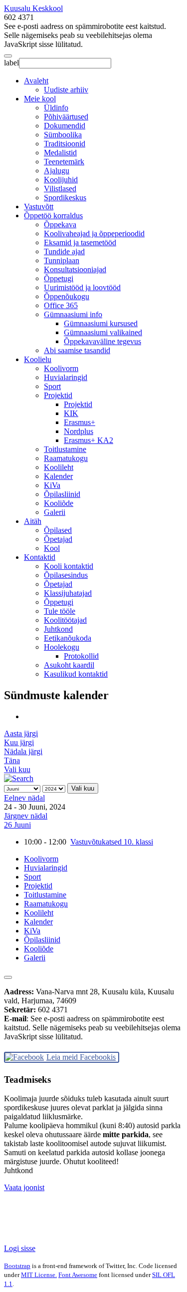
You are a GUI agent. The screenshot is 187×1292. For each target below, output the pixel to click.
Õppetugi (58, 278)
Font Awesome (77, 1275)
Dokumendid (64, 125)
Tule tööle (59, 611)
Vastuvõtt (38, 206)
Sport (52, 386)
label (11, 62)
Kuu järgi (19, 742)
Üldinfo (56, 107)
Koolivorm (61, 368)
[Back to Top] (8, 977)
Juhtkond (58, 629)
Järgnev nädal (25, 816)
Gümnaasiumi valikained (103, 332)
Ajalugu (56, 170)
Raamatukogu (66, 458)
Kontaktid (39, 557)
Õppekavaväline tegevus (102, 341)
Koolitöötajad (65, 620)
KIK (71, 413)
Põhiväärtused (66, 116)
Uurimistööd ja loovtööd (82, 287)
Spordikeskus (65, 197)
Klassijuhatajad (68, 593)
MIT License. (39, 1275)
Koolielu (37, 359)
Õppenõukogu (66, 296)
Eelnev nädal (24, 798)
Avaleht (36, 80)
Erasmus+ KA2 (88, 440)
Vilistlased (60, 188)
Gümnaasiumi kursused (101, 323)
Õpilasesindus (66, 575)
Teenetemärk (64, 161)
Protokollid (81, 656)
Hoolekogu (61, 647)
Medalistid (60, 152)
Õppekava (60, 224)
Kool (52, 548)
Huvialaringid (65, 377)
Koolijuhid (61, 179)
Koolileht (58, 467)
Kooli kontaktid (68, 566)
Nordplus (78, 431)
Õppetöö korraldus (53, 215)
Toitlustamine (65, 449)
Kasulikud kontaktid (76, 674)
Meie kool (40, 98)
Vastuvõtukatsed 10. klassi (111, 842)
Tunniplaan (61, 260)
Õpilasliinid (62, 494)
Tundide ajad (64, 251)
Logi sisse (19, 1248)
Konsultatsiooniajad (75, 269)
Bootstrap (17, 1266)
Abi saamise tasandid (77, 350)
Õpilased (58, 530)
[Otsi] (18, 778)
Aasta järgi (21, 733)
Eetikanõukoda (67, 638)
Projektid (58, 395)
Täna (12, 760)
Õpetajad (58, 539)
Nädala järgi (23, 751)
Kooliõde (58, 503)
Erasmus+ (79, 422)
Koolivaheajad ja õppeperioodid (94, 233)
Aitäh (32, 521)
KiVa (52, 485)
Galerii (54, 512)
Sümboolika (63, 134)
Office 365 (61, 305)
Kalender (58, 476)
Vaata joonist (24, 1187)
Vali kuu (17, 769)
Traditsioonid (64, 143)
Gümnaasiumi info (73, 314)
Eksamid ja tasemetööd (80, 242)
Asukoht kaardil (69, 665)
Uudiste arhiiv (66, 89)
